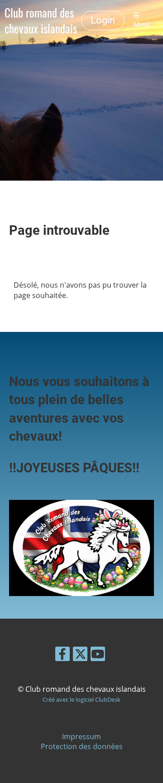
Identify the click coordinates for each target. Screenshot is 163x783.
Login (103, 20)
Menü (141, 24)
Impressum (81, 736)
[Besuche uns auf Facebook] (62, 655)
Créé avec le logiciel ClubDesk (81, 699)
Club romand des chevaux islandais (41, 21)
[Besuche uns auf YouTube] (98, 655)
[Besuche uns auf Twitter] (80, 655)
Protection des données (82, 746)
